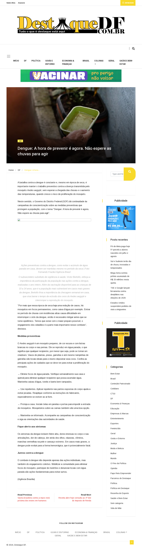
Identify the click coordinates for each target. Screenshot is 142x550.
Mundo (113, 458)
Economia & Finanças (68, 62)
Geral (111, 60)
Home (11, 170)
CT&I (113, 394)
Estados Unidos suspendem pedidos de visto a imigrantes (121, 306)
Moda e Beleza (117, 448)
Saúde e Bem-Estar (126, 62)
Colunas (98, 60)
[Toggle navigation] (9, 56)
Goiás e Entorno (50, 62)
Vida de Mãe (116, 508)
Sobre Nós (11, 3)
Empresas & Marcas (120, 413)
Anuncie (21, 3)
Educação (115, 408)
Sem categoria (117, 503)
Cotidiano (115, 389)
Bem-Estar (115, 374)
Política (35, 60)
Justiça (114, 443)
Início (16, 60)
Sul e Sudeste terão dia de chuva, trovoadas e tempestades (121, 264)
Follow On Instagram (71, 523)
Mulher (113, 453)
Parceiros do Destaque (121, 478)
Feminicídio (116, 428)
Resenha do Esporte (120, 493)
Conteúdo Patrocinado (120, 384)
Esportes (115, 423)
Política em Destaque (120, 488)
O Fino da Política (118, 463)
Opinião (114, 468)
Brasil (86, 60)
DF (25, 60)
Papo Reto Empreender (121, 473)
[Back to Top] (132, 542)
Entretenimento (117, 418)
